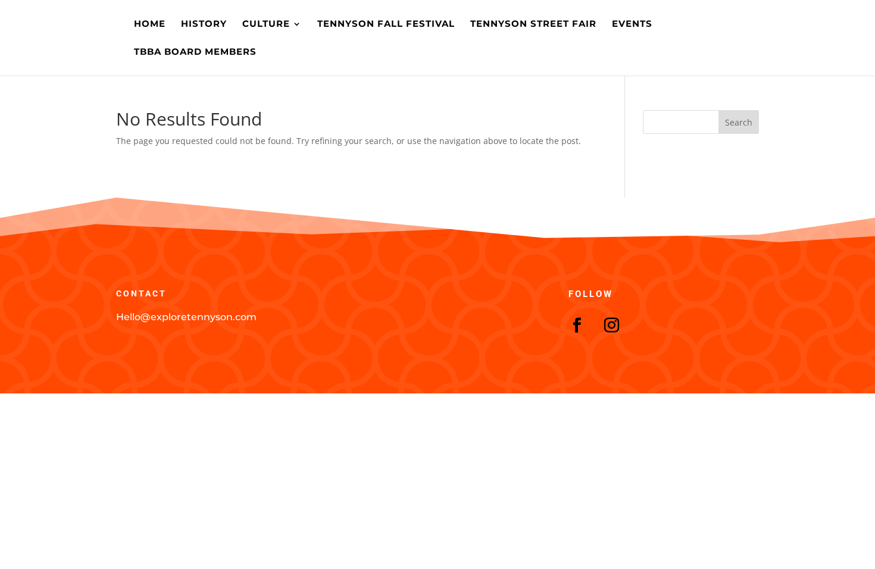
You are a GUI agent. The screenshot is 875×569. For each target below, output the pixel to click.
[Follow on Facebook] (577, 325)
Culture (266, 24)
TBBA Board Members (195, 52)
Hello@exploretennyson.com (186, 317)
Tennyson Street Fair (533, 24)
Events (632, 24)
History (204, 24)
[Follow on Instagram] (612, 325)
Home (149, 24)
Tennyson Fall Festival (386, 24)
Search (738, 122)
